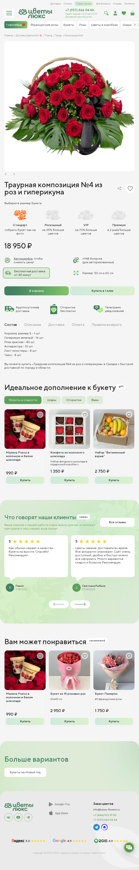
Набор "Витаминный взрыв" (110, 454)
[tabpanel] (69, 350)
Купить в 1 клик (102, 290)
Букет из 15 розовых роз (68, 693)
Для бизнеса (103, 3)
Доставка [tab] (56, 324)
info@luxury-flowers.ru (106, 809)
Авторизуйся (23, 258)
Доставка (55, 3)
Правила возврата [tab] (107, 324)
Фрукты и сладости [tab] (23, 400)
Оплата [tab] (78, 324)
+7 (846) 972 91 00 (104, 815)
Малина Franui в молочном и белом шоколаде (19, 456)
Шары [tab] (51, 400)
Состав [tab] (10, 324)
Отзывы (117, 3)
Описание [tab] (32, 324)
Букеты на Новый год (25, 772)
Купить (25, 480)
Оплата (68, 3)
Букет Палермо (106, 693)
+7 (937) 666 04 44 (79, 10)
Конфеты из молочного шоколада (67, 454)
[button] (134, 24)
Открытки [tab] (73, 400)
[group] (69, 106)
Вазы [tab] (94, 400)
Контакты (130, 3)
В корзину (36, 290)
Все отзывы (117, 522)
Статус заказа (83, 3)
